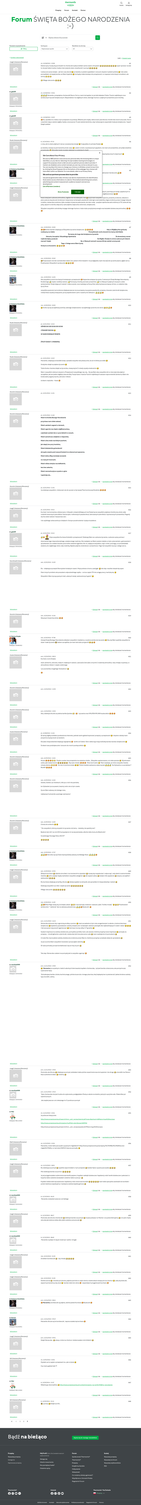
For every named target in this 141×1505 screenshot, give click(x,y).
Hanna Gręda (16, 636)
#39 (129, 1215)
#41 (129, 1256)
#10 (129, 305)
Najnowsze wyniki (48, 49)
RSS (105, 1466)
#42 (129, 1278)
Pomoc (101, 1502)
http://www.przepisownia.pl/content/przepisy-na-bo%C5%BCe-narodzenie (86, 1385)
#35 (129, 1113)
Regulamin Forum (78, 1481)
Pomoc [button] (83, 10)
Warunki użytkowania (62, 1502)
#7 (130, 227)
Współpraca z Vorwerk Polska (82, 1478)
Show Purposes (63, 192)
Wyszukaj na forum (110, 1460)
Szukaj (106, 1453)
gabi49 (13, 92)
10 (74, 49)
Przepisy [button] (58, 10)
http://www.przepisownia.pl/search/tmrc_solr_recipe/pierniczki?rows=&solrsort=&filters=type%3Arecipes (78, 1119)
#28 (129, 852)
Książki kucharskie (78, 1466)
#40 (129, 1237)
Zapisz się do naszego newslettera (85, 1438)
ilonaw (13, 276)
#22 (129, 689)
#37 (129, 1165)
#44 (129, 1319)
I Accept (78, 192)
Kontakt (51, 1502)
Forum (74, 1453)
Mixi (12, 1112)
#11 (129, 324)
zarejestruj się (107, 87)
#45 (129, 1338)
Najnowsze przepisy (15, 1463)
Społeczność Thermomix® (81, 1457)
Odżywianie (76, 1469)
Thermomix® (76, 1460)
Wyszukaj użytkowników (112, 1463)
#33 (129, 1070)
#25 (129, 758)
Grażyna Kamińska (17, 169)
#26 (129, 780)
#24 (129, 733)
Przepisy (11, 1453)
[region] (71, 174)
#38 (129, 1197)
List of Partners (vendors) (51, 186)
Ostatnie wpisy (45, 1468)
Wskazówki (76, 1472)
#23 (129, 711)
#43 (129, 1300)
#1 (130, 63)
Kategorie (11, 1460)
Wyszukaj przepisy (14, 1457)
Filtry (25, 49)
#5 (130, 170)
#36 (129, 1143)
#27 (129, 822)
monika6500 (15, 964)
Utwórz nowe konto (47, 1462)
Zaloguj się (43, 1459)
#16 (129, 510)
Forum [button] (66, 10)
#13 (129, 393)
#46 (129, 1360)
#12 (129, 358)
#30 (129, 902)
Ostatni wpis (126, 58)
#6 (130, 189)
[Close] (100, 153)
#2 (130, 93)
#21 (129, 656)
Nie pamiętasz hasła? (47, 1465)
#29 (129, 871)
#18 (129, 562)
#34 (129, 1092)
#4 (130, 142)
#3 (130, 117)
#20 (129, 638)
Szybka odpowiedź (17, 58)
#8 (130, 258)
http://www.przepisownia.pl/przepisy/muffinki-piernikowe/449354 (64, 1123)
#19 (129, 616)
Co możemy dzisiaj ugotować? (82, 1475)
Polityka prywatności (77, 1502)
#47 (129, 1382)
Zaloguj (95, 87)
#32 (129, 966)
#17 (129, 533)
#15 (129, 488)
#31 (129, 921)
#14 (129, 415)
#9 (130, 277)
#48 (129, 1401)
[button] (121, 4)
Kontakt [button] (75, 10)
